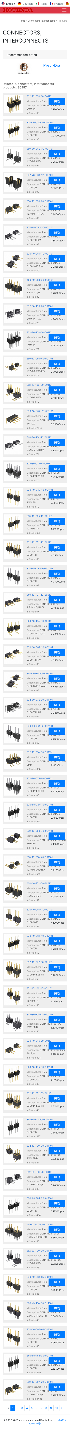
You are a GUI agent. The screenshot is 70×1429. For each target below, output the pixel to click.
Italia (44, 3)
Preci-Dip (51, 65)
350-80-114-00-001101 (40, 1119)
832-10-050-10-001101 (40, 96)
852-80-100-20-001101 (40, 1172)
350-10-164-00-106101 (40, 621)
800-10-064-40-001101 (40, 253)
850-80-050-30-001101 (40, 148)
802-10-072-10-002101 (40, 542)
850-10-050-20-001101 (40, 201)
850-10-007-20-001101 (40, 1381)
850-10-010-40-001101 (40, 857)
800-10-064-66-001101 (40, 1329)
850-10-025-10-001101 (39, 516)
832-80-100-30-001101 (40, 1014)
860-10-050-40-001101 (40, 830)
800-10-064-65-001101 (40, 1277)
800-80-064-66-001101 (40, 568)
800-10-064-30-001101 (40, 909)
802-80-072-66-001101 (40, 778)
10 (56, 1408)
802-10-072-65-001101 (39, 1093)
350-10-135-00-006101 (40, 1067)
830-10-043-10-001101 (40, 489)
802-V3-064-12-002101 (40, 175)
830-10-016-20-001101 (40, 1040)
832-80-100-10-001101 (40, 332)
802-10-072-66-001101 (39, 962)
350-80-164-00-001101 (40, 1355)
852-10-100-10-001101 (39, 988)
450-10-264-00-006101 (40, 279)
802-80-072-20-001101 (40, 699)
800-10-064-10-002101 (40, 935)
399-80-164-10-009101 (40, 437)
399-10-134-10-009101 (40, 594)
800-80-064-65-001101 (40, 726)
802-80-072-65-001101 (40, 463)
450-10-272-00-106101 (40, 883)
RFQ (57, 101)
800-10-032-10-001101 (40, 122)
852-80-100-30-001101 (40, 1250)
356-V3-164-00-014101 (40, 1303)
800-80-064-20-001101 (40, 227)
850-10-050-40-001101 (40, 358)
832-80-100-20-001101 (40, 306)
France (58, 3)
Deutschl (28, 3)
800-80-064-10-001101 (40, 804)
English (10, 3)
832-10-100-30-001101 (40, 1145)
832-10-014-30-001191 (40, 752)
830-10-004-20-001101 (40, 411)
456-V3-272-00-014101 (40, 1224)
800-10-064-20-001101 (40, 647)
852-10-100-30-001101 (40, 384)
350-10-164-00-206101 (40, 673)
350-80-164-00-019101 (40, 1198)
